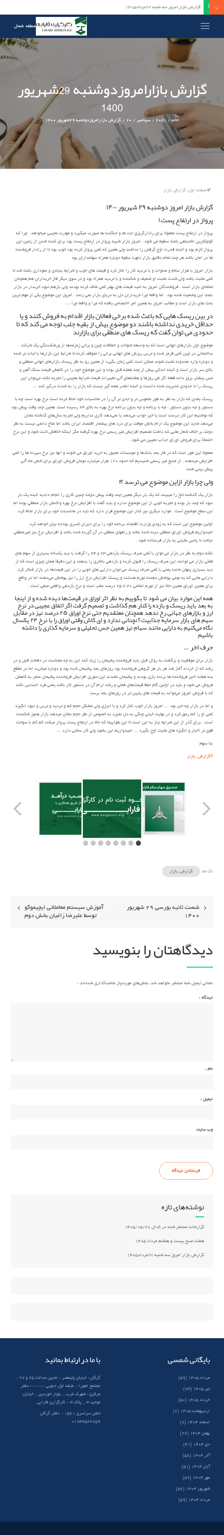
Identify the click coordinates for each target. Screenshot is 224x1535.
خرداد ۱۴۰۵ (199, 1400)
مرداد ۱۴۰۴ (199, 1500)
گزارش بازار (175, 190)
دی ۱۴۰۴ (201, 1444)
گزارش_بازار (181, 871)
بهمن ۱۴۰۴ (200, 1433)
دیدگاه (206, 997)
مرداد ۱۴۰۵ (199, 1378)
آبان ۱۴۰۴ (200, 1466)
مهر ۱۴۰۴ (201, 1477)
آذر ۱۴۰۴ (201, 1455)
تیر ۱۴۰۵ (201, 1389)
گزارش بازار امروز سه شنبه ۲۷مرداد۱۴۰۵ (165, 1255)
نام (209, 1069)
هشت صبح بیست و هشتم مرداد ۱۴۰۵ (169, 1241)
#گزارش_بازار (200, 756)
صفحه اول (197, 190)
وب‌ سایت (204, 1129)
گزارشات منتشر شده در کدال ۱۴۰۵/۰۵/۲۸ (164, 1227)
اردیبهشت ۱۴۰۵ (195, 1411)
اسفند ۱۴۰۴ (198, 1422)
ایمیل (206, 1099)
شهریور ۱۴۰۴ (198, 1489)
